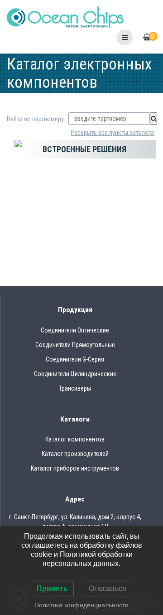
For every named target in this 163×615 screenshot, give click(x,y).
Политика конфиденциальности (81, 605)
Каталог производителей (75, 453)
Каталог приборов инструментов (75, 468)
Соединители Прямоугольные (75, 344)
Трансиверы (75, 388)
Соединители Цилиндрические (75, 373)
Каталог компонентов (75, 439)
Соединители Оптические (75, 330)
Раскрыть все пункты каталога (112, 132)
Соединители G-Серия (75, 359)
